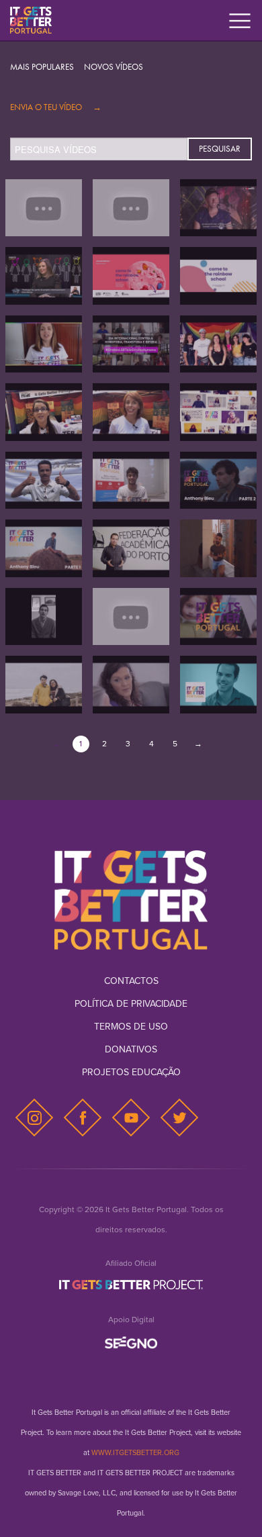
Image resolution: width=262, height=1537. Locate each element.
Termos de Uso (131, 1026)
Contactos (131, 981)
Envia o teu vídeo (55, 107)
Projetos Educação (131, 1072)
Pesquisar (220, 148)
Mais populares (42, 66)
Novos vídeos (113, 66)
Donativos (131, 1049)
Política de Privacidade (131, 1003)
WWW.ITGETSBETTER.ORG (135, 1452)
